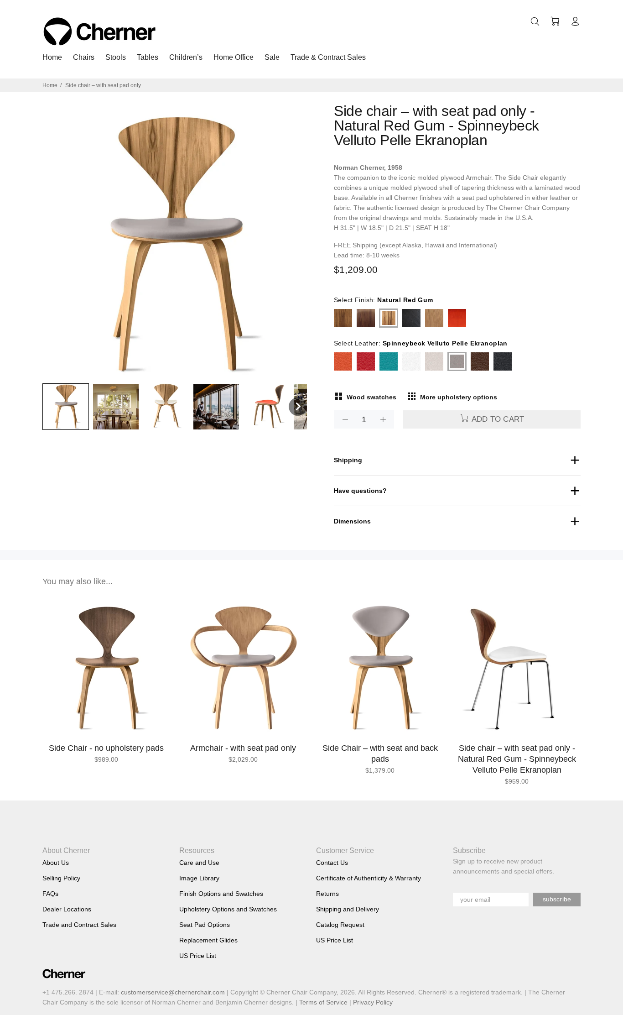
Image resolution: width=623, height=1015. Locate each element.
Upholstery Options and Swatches (228, 909)
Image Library (199, 878)
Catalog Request (340, 924)
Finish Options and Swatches (221, 893)
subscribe (557, 899)
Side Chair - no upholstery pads (106, 748)
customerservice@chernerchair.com (173, 992)
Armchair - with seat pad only (243, 748)
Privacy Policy (373, 1002)
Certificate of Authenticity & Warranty (368, 878)
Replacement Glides (208, 940)
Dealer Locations (66, 909)
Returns (327, 893)
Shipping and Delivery (347, 909)
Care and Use (199, 862)
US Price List (197, 955)
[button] (65, 406)
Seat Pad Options (204, 924)
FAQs (50, 893)
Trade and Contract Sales (79, 924)
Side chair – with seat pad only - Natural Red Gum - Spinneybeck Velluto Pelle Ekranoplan (517, 758)
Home (49, 85)
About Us (55, 862)
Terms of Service (323, 1002)
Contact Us (332, 862)
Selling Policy (61, 878)
